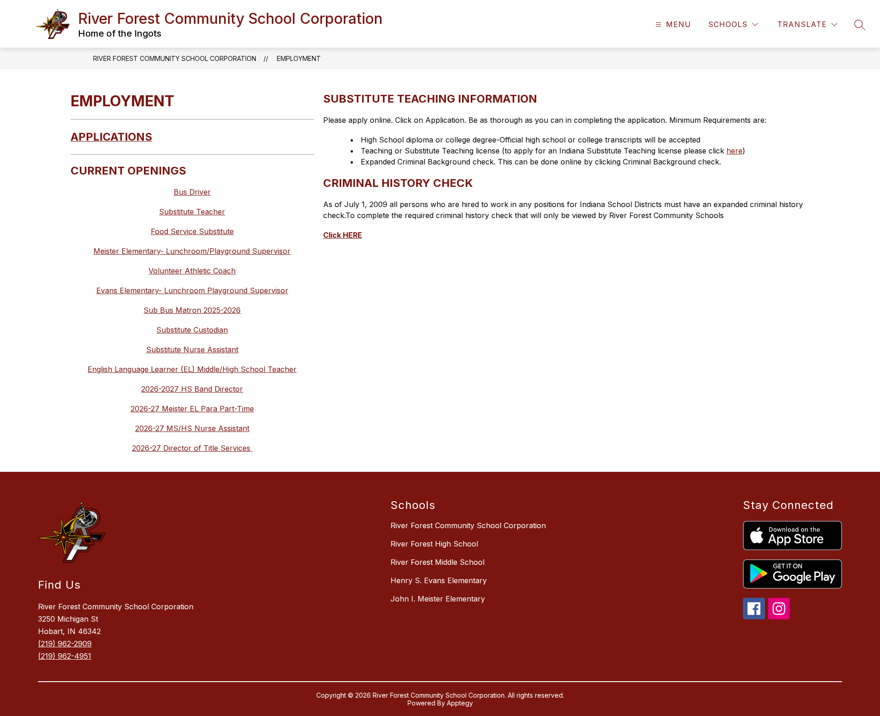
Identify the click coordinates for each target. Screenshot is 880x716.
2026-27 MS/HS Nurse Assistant (192, 428)
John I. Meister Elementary (437, 598)
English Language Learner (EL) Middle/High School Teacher (192, 369)
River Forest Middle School (437, 562)
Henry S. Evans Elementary (438, 580)
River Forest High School (434, 543)
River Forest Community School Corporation (174, 58)
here (734, 150)
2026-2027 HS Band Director (192, 389)
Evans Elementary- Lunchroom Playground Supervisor (192, 290)
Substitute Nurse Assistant (192, 349)
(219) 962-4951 (64, 656)
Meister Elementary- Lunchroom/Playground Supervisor (192, 251)
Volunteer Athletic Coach (192, 270)
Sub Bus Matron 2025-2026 (192, 310)
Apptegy (460, 703)
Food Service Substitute (192, 231)
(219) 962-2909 (65, 643)
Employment (299, 58)
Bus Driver (192, 192)
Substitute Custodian (192, 329)
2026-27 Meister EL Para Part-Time (192, 408)
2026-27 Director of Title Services (192, 448)
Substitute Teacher (192, 211)
